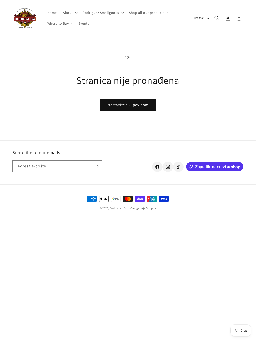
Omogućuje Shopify (143, 208)
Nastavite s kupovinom (128, 104)
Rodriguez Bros (120, 208)
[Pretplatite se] (96, 166)
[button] (70, 12)
